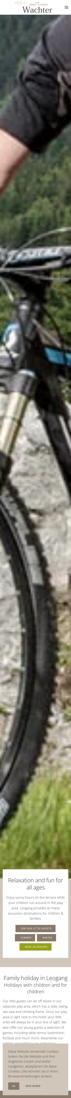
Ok (13, 1086)
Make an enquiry (36, 946)
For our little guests (36, 928)
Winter (47, 937)
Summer (26, 937)
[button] (66, 7)
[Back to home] (33, 7)
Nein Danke (33, 1086)
